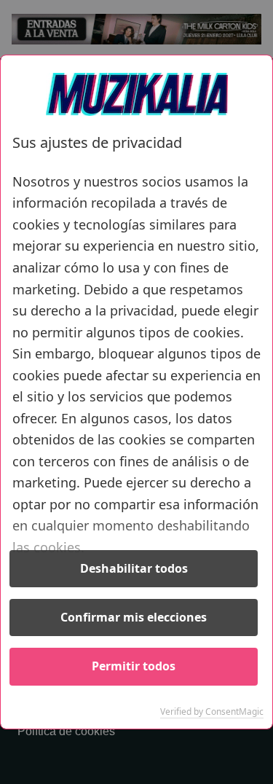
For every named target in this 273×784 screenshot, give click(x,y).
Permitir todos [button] (133, 666)
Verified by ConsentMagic (212, 712)
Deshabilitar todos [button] (134, 568)
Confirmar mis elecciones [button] (133, 617)
